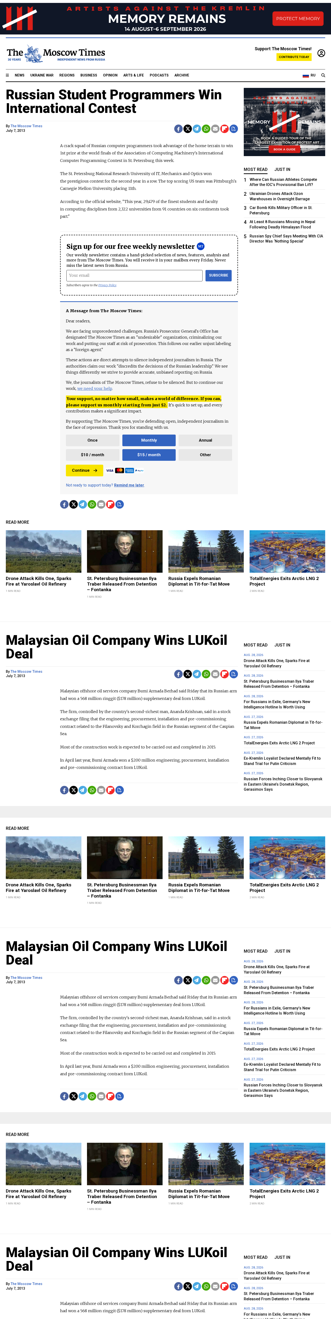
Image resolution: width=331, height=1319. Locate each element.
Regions (67, 75)
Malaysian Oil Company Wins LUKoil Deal (116, 647)
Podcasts (159, 75)
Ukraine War (42, 75)
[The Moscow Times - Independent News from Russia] (55, 53)
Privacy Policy (107, 285)
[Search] (323, 75)
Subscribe (218, 275)
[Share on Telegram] (197, 129)
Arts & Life (133, 75)
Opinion (110, 75)
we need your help (94, 388)
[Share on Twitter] (187, 129)
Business (88, 75)
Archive (181, 75)
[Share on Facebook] (178, 129)
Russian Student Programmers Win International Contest (114, 101)
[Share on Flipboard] (224, 129)
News (19, 75)
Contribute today (294, 57)
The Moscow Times (26, 126)
